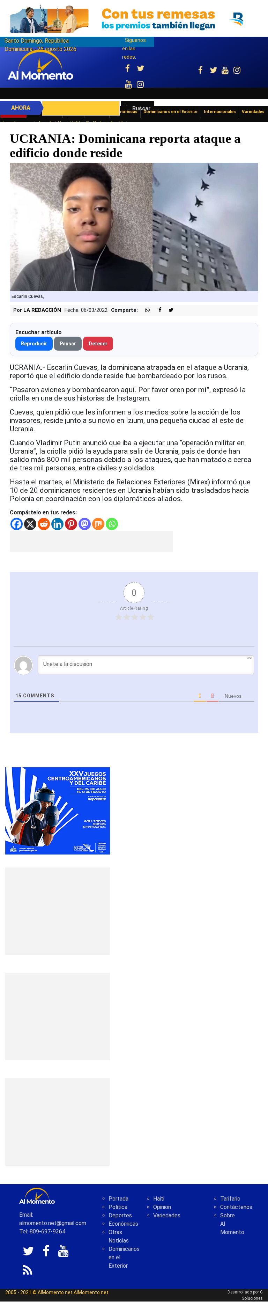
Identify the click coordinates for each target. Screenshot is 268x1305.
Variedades (166, 1215)
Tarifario (230, 1198)
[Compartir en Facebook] (156, 310)
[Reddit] (44, 524)
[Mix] (98, 524)
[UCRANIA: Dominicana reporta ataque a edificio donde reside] (134, 226)
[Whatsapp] (112, 524)
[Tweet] (168, 310)
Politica (118, 1207)
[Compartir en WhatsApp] (144, 310)
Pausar (68, 343)
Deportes (120, 1215)
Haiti (158, 1198)
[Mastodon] (85, 524)
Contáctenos (236, 1207)
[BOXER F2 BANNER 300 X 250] (57, 810)
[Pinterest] (71, 524)
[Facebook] (16, 524)
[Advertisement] (91, 541)
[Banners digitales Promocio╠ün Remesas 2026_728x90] (134, 18)
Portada (118, 1198)
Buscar (141, 108)
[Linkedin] (57, 524)
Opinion (162, 1207)
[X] (30, 524)
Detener (98, 343)
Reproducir (34, 343)
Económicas (123, 1223)
